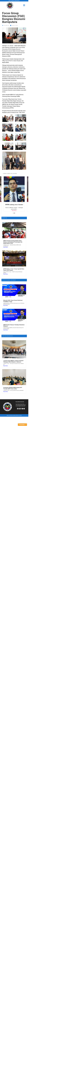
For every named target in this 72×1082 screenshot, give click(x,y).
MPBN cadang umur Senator (14, 204)
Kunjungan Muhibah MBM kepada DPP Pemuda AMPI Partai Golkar (12, 388)
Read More (14, 210)
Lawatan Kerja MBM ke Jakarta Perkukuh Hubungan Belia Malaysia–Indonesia (13, 361)
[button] (24, 194)
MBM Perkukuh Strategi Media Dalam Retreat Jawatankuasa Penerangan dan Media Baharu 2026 (12, 242)
